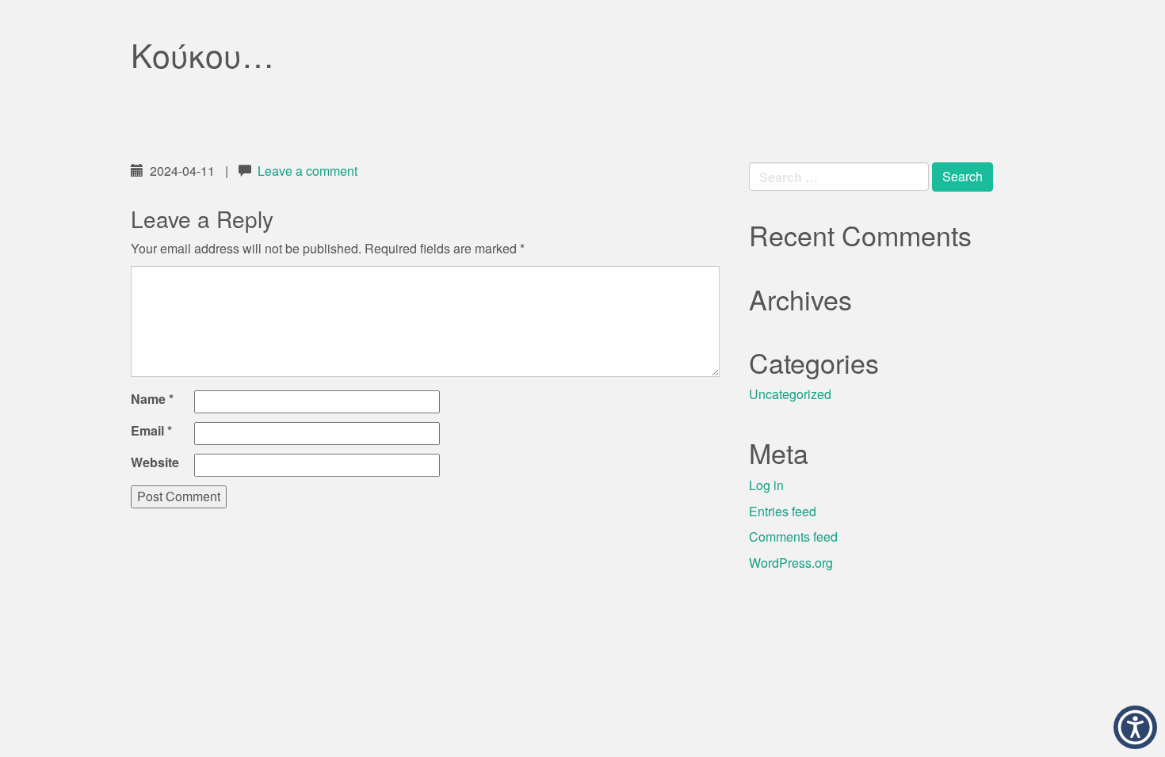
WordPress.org (791, 562)
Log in (766, 485)
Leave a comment (307, 171)
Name (152, 399)
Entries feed (782, 511)
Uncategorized (790, 394)
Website (155, 462)
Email (151, 430)
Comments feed (793, 536)
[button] (1135, 727)
